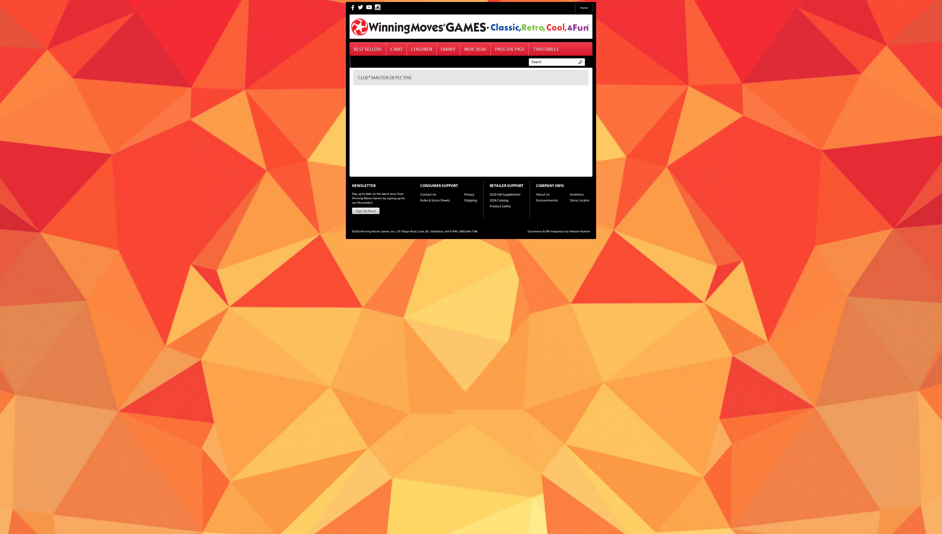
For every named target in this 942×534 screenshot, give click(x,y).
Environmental (547, 200)
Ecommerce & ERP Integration (546, 231)
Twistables (546, 49)
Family (448, 49)
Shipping (470, 200)
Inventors (577, 194)
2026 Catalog (499, 200)
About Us (543, 194)
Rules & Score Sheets (435, 200)
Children (421, 49)
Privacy (469, 194)
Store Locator (580, 200)
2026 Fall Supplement (505, 194)
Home (584, 8)
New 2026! (475, 49)
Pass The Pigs (509, 49)
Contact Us (428, 194)
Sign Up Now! (366, 211)
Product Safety (500, 206)
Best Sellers (368, 49)
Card (396, 49)
